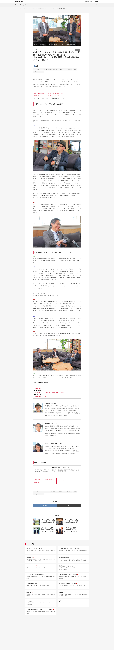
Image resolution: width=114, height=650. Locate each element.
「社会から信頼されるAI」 (40, 396)
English (77, 49)
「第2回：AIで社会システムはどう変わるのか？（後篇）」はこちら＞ (49, 95)
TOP (15, 8)
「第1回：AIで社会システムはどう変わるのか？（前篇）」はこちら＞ (49, 93)
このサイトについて (76, 4)
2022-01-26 (36, 62)
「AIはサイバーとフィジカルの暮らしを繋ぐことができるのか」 (49, 392)
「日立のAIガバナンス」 (40, 388)
